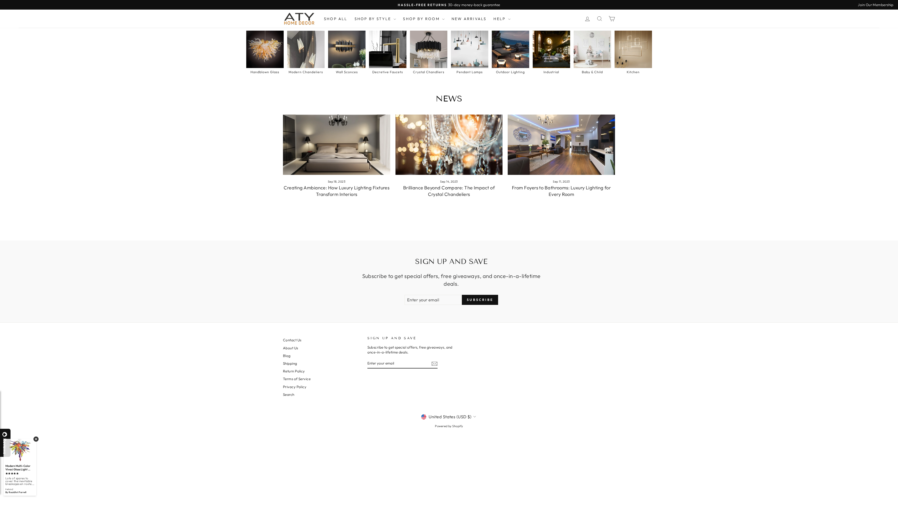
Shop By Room (422, 18)
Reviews (5, 446)
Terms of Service (297, 379)
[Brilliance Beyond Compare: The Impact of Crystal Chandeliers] (449, 145)
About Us (290, 348)
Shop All (336, 18)
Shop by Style (374, 18)
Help (500, 18)
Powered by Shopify (449, 426)
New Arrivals (469, 18)
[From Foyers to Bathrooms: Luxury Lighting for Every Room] (561, 145)
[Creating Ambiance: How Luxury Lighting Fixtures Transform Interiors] (336, 145)
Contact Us (292, 340)
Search (288, 394)
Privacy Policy (294, 387)
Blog (287, 356)
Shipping (290, 363)
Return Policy (294, 371)
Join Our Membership (875, 5)
